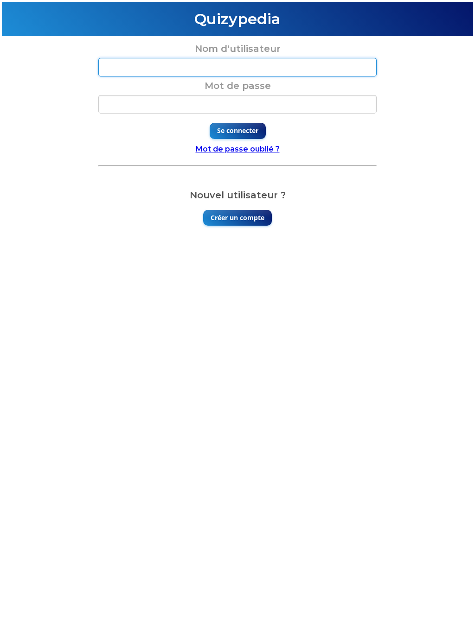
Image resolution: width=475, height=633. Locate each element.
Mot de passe (238, 85)
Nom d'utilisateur (238, 48)
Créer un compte (237, 217)
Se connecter (237, 130)
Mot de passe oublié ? (238, 149)
